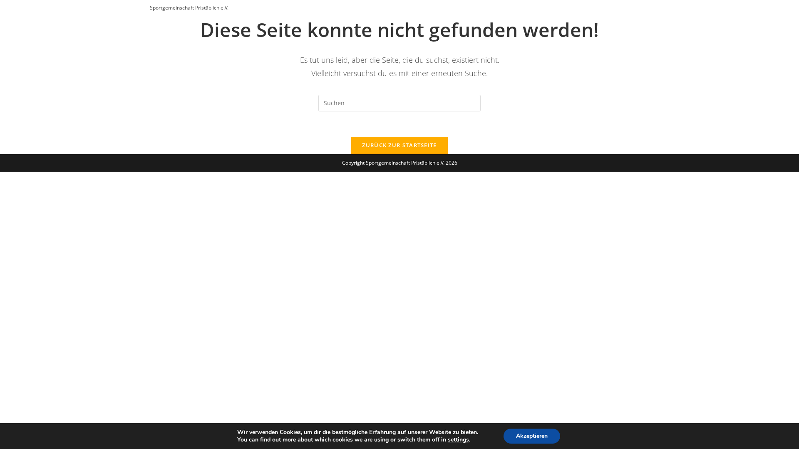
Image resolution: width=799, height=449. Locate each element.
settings (458, 440)
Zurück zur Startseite (399, 145)
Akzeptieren (532, 436)
